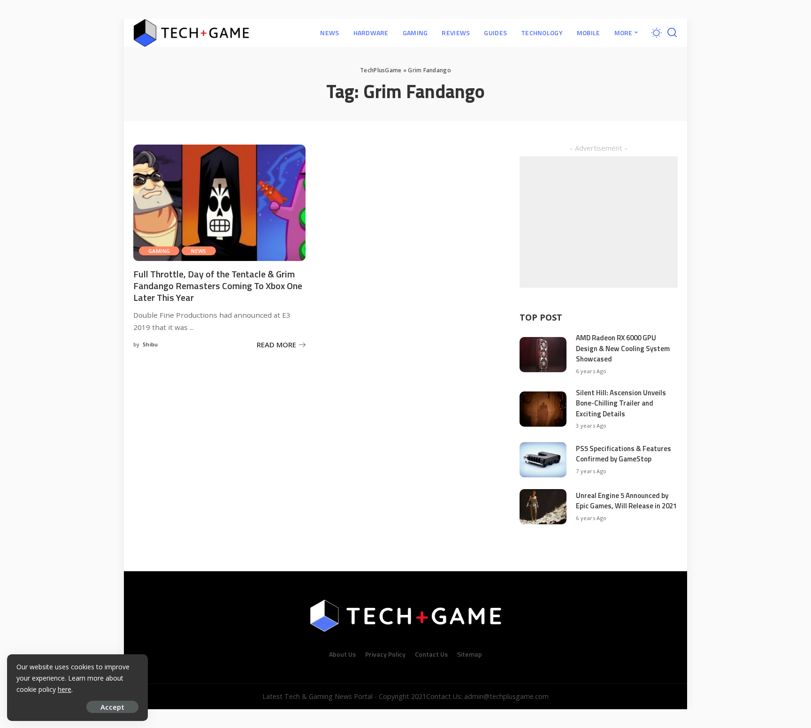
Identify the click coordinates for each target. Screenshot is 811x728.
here (64, 689)
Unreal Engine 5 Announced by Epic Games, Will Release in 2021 (626, 501)
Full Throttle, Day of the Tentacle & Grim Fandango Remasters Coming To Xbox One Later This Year (217, 286)
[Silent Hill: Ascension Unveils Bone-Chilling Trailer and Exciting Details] (543, 409)
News (199, 250)
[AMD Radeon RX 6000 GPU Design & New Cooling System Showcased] (543, 354)
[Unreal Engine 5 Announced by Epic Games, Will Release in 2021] (543, 506)
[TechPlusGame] (191, 33)
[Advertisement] (599, 222)
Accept (112, 707)
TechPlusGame (380, 70)
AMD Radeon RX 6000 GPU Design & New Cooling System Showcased (623, 348)
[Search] (672, 33)
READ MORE (276, 344)
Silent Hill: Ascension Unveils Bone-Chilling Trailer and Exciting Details (621, 403)
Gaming (159, 250)
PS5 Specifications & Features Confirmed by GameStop (623, 454)
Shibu (150, 344)
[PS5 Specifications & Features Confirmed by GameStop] (543, 459)
